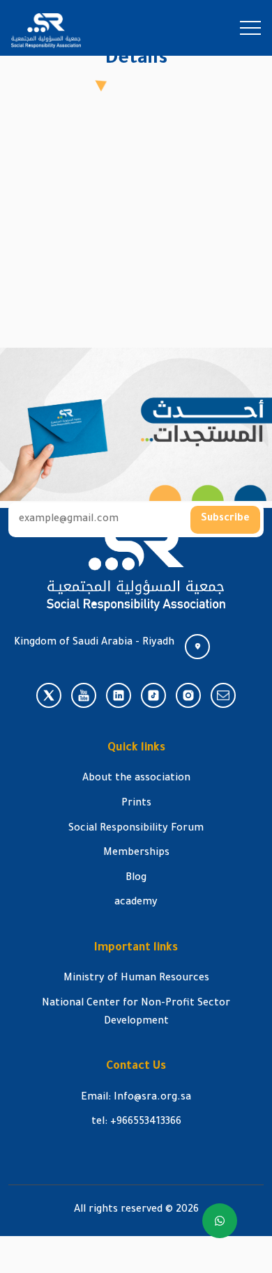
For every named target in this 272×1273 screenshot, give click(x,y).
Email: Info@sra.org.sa (136, 1098)
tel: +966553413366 (136, 1122)
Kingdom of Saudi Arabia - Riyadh (94, 643)
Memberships (136, 853)
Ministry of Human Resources (136, 979)
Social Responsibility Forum (136, 829)
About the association (136, 779)
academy (136, 903)
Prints (136, 804)
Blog (136, 878)
